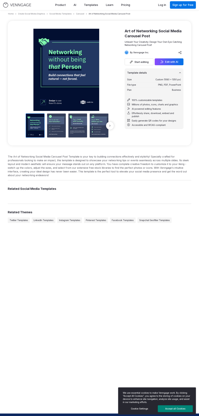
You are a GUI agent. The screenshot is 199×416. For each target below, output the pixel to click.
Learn (109, 5)
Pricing (125, 5)
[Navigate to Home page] (17, 5)
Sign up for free (182, 5)
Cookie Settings (139, 408)
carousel (80, 14)
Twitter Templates (19, 220)
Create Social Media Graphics (31, 14)
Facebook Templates (123, 220)
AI (75, 5)
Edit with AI (171, 61)
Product (60, 5)
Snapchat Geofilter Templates (154, 220)
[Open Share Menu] (180, 52)
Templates (91, 5)
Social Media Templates (60, 14)
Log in (162, 5)
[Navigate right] (110, 126)
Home (11, 14)
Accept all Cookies (175, 408)
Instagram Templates (69, 220)
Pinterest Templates (96, 220)
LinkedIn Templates (43, 220)
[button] (139, 61)
